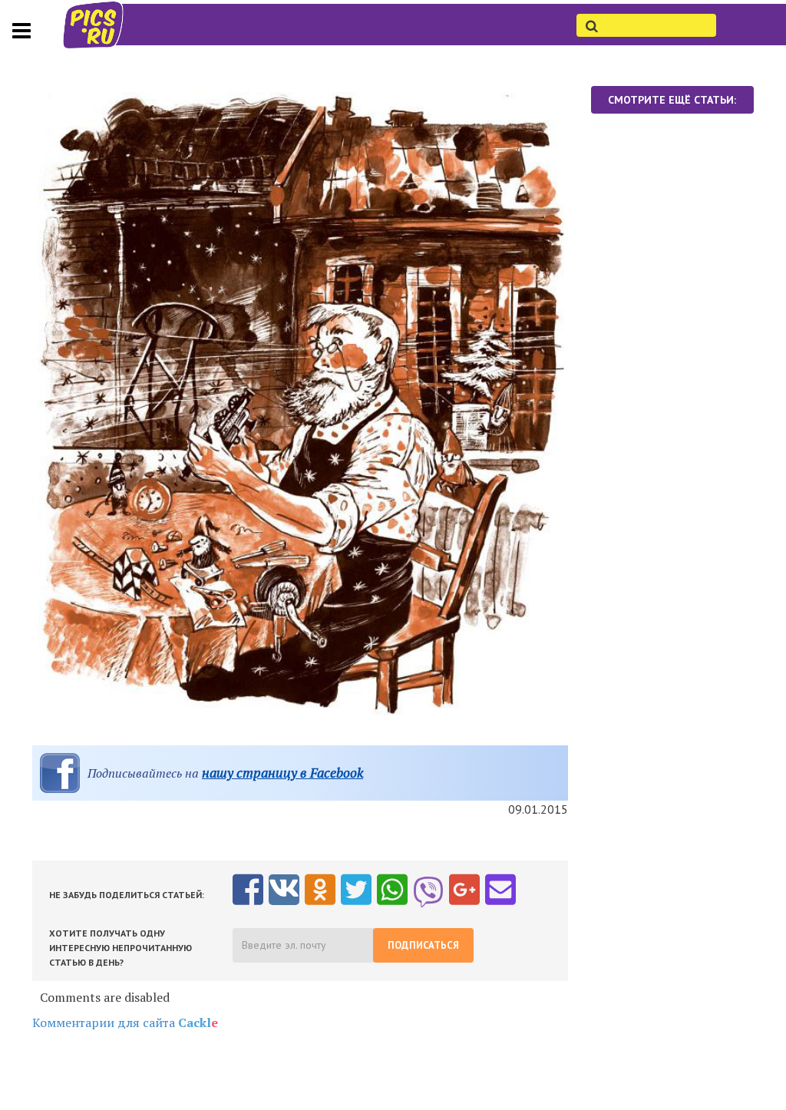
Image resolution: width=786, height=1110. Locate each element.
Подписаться (423, 945)
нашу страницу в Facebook (282, 772)
